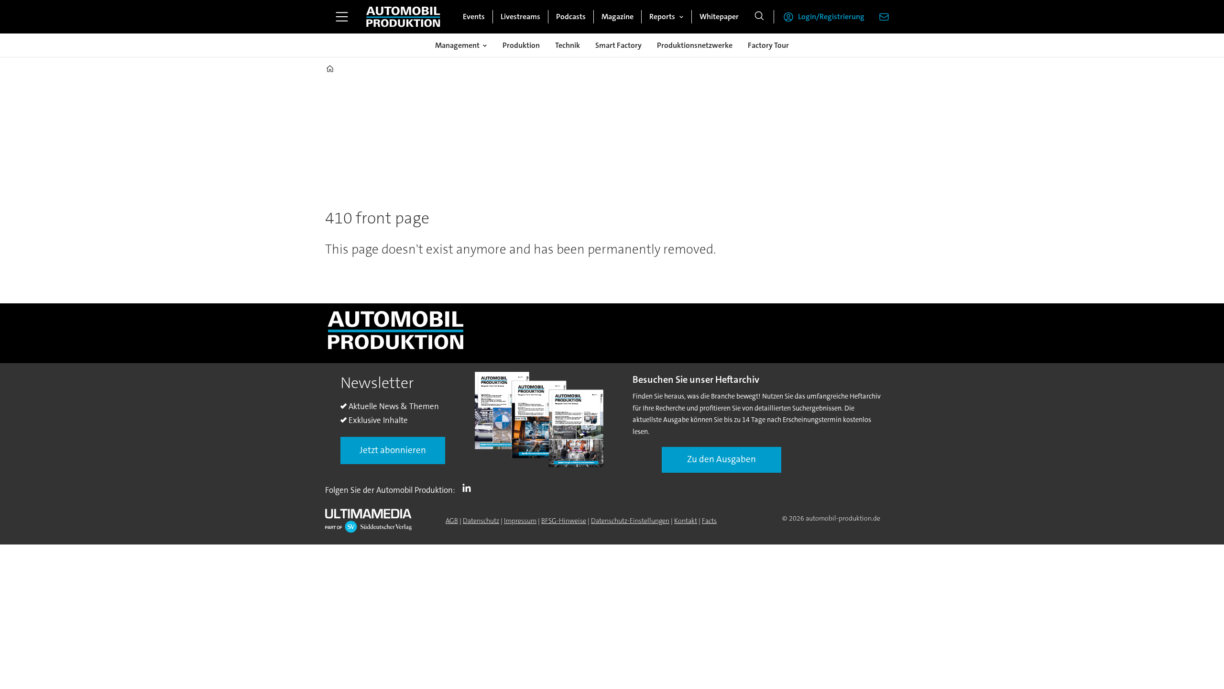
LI (469, 488)
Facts (709, 520)
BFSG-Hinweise (563, 520)
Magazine (617, 16)
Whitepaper (719, 16)
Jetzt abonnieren (393, 450)
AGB (452, 520)
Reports (662, 16)
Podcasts (571, 16)
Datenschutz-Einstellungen (630, 520)
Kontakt (685, 520)
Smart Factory (618, 45)
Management (457, 45)
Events (474, 16)
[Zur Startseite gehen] (403, 17)
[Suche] (759, 16)
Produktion (521, 45)
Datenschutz (481, 520)
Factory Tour (768, 45)
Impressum (520, 520)
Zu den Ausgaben (721, 459)
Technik (567, 45)
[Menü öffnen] (342, 16)
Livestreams (520, 16)
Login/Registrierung (831, 16)
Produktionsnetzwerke (694, 45)
